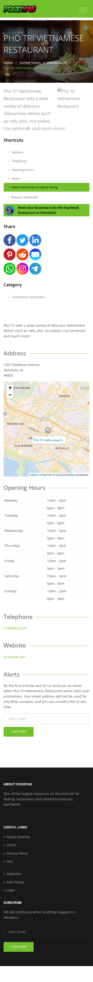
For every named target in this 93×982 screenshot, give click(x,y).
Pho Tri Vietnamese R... (49, 440)
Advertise (13, 873)
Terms (11, 845)
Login (10, 890)
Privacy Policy (17, 853)
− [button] (10, 395)
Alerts (15, 178)
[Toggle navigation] (83, 10)
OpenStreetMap (64, 474)
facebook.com (15, 657)
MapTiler (47, 474)
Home (8, 62)
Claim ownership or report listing (34, 187)
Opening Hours (22, 170)
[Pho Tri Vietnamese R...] (48, 430)
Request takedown (24, 197)
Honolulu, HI (57, 62)
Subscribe (18, 731)
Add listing (15, 882)
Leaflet (33, 474)
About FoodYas (18, 837)
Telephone (19, 161)
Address (17, 152)
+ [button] (10, 388)
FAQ (9, 861)
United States (30, 62)
